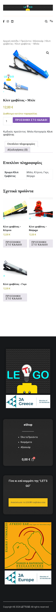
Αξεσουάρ (38, 41)
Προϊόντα (26, 41)
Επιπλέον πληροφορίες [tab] (21, 143)
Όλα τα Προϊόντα (29, 437)
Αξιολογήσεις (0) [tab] (17, 149)
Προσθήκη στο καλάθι (31, 119)
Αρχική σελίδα (10, 41)
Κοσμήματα (26, 442)
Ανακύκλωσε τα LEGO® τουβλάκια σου (28, 502)
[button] (47, 53)
